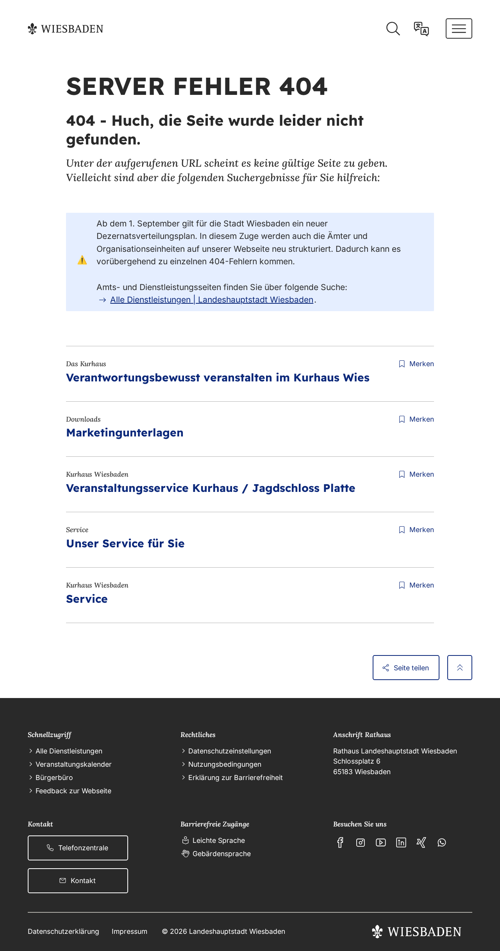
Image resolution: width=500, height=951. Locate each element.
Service (87, 599)
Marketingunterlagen (125, 432)
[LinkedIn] (401, 842)
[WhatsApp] (442, 842)
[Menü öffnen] (459, 28)
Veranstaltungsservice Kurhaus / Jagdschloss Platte (210, 488)
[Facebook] (340, 842)
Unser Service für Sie (125, 543)
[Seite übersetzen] (421, 29)
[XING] (421, 842)
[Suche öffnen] (393, 29)
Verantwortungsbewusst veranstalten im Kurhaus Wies (218, 377)
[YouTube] (381, 842)
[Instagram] (361, 842)
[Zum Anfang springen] (459, 667)
